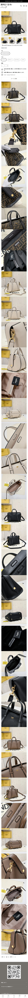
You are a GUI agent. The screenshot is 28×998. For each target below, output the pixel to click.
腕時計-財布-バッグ (6, 6)
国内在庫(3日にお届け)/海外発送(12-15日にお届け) (14, 1)
